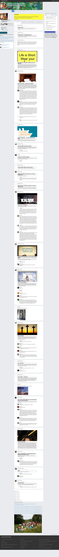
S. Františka (19, 243)
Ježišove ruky (3, 541)
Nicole (20, 409)
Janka (18, 269)
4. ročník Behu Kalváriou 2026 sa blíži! (7, 539)
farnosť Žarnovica (16, 5)
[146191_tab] (24, 22)
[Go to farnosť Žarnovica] (3, 5)
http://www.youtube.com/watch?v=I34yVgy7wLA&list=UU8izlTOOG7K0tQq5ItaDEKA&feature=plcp (28, 506)
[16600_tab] (31, 22)
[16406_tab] (39, 22)
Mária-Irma (21, 263)
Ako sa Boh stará (22, 546)
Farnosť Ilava (19, 71)
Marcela (18, 70)
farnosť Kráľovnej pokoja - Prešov (21, 192)
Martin (21, 231)
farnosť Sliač (19, 155)
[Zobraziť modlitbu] (16, 42)
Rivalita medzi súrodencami (24, 544)
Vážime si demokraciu (4, 542)
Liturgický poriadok (48, 25)
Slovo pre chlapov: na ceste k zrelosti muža (26, 541)
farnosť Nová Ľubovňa (20, 144)
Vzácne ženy (22, 539)
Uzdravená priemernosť (23, 542)
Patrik (18, 171)
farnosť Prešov (19, 452)
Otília (18, 451)
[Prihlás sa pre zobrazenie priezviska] (20, 25)
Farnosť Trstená (19, 244)
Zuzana (18, 49)
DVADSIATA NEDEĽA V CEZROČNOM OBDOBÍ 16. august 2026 (51, 17)
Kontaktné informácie (3, 32)
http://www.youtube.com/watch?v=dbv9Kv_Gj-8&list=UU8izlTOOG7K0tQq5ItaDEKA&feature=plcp (28, 509)
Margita (21, 340)
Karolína (21, 343)
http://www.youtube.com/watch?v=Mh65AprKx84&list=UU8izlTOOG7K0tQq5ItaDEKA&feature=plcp (28, 510)
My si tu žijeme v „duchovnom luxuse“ (44, 539)
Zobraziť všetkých (11, 25)
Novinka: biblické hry (42, 546)
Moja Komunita (9, 3)
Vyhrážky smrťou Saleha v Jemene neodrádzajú (45, 544)
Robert (21, 295)
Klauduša (18, 191)
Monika (18, 25)
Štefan (20, 225)
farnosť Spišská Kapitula (20, 469)
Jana (20, 346)
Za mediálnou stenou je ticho (43, 542)
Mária (20, 215)
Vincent (21, 292)
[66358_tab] (17, 22)
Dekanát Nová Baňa (20, 3)
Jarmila (21, 475)
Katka (20, 287)
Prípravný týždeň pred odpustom (51, 26)
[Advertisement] (51, 53)
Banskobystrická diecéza (14, 3)
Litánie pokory (22, 548)
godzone (18, 154)
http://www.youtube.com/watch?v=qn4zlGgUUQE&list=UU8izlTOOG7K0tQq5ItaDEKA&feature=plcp (28, 507)
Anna (20, 101)
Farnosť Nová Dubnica (20, 398)
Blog (22, 25)
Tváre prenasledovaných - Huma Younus (7, 547)
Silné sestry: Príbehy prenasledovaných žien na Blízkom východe (48, 541)
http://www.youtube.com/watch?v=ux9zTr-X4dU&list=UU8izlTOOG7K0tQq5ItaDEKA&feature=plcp (28, 513)
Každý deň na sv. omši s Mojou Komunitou (45, 548)
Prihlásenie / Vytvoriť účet (55, 0)
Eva (20, 119)
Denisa (21, 299)
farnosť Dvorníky (20, 172)
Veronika (18, 143)
